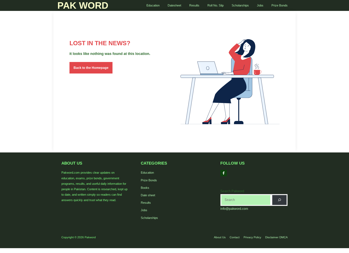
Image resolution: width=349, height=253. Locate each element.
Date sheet (148, 195)
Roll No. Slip (215, 5)
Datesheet (174, 5)
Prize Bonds (279, 5)
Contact (235, 237)
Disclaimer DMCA (276, 237)
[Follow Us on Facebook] (223, 173)
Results (194, 5)
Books (145, 187)
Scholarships (240, 5)
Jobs (260, 5)
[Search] (279, 200)
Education (153, 5)
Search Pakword (232, 191)
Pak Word (82, 5)
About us (220, 237)
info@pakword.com (234, 208)
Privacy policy (252, 237)
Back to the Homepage (91, 67)
